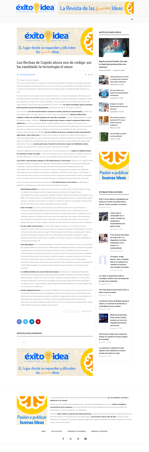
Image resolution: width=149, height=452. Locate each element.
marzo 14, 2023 (115, 139)
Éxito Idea (62, 449)
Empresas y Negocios (70, 19)
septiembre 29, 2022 (117, 84)
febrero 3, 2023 (115, 128)
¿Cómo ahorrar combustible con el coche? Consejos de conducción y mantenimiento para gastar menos (117, 219)
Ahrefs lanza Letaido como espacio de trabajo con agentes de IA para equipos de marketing (113, 336)
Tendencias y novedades (49, 19)
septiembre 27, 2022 (117, 112)
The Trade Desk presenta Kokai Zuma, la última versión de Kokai (114, 291)
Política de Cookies (97, 449)
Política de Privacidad (82, 449)
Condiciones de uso (111, 449)
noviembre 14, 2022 (116, 98)
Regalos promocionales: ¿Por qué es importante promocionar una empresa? (113, 64)
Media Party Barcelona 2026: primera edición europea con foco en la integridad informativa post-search (118, 320)
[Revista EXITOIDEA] (35, 8)
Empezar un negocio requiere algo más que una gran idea (119, 106)
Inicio (19, 19)
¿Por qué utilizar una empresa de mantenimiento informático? (119, 92)
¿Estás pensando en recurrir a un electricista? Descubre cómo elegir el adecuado (119, 79)
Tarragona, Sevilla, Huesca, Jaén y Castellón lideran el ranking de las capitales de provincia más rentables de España (119, 262)
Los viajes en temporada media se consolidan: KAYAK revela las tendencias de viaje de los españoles (114, 278)
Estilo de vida (30, 19)
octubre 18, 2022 (118, 70)
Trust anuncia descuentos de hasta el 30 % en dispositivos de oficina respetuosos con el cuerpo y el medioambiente (119, 241)
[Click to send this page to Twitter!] (25, 321)
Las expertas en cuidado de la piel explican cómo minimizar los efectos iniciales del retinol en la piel (112, 350)
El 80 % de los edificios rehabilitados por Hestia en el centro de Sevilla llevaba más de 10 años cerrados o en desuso (113, 201)
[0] (86, 74)
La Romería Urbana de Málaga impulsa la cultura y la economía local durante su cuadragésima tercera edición (114, 303)
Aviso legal (70, 449)
